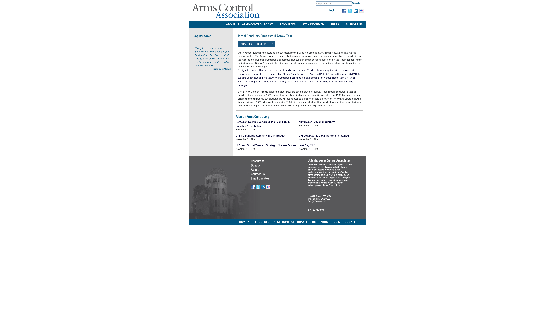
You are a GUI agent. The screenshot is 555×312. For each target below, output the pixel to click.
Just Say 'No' (307, 145)
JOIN (337, 222)
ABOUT (325, 222)
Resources (288, 24)
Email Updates (260, 178)
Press (335, 24)
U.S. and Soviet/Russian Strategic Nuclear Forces (266, 145)
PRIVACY (243, 222)
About (230, 24)
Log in (332, 10)
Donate (255, 165)
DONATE (350, 222)
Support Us (354, 24)
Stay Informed (313, 24)
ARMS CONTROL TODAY (289, 222)
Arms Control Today (257, 24)
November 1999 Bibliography (317, 121)
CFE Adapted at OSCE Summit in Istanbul (324, 135)
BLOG (312, 222)
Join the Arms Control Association (329, 161)
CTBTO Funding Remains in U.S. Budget (260, 135)
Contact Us (258, 174)
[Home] (226, 11)
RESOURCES (261, 222)
